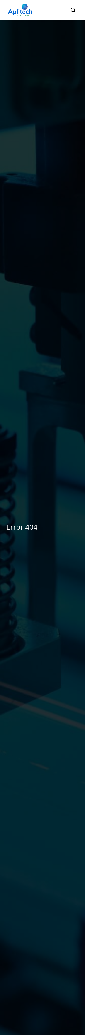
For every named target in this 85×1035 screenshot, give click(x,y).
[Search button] (73, 10)
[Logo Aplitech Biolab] (20, 10)
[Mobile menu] (63, 10)
